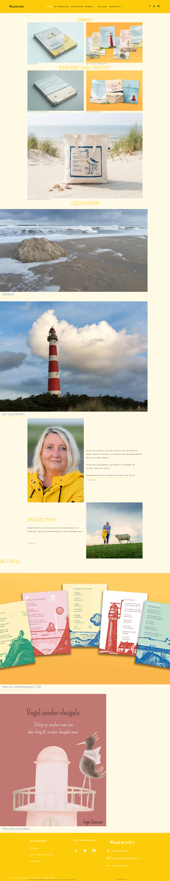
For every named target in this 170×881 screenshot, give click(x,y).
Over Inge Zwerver (41, 855)
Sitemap (34, 861)
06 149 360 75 (120, 866)
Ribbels (8, 294)
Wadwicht (115, 6)
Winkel (89, 6)
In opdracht (61, 6)
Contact (34, 848)
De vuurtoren (13, 414)
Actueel (102, 6)
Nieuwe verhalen (16, 828)
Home (49, 6)
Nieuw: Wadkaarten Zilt (21, 687)
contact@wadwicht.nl (126, 858)
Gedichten (77, 6)
